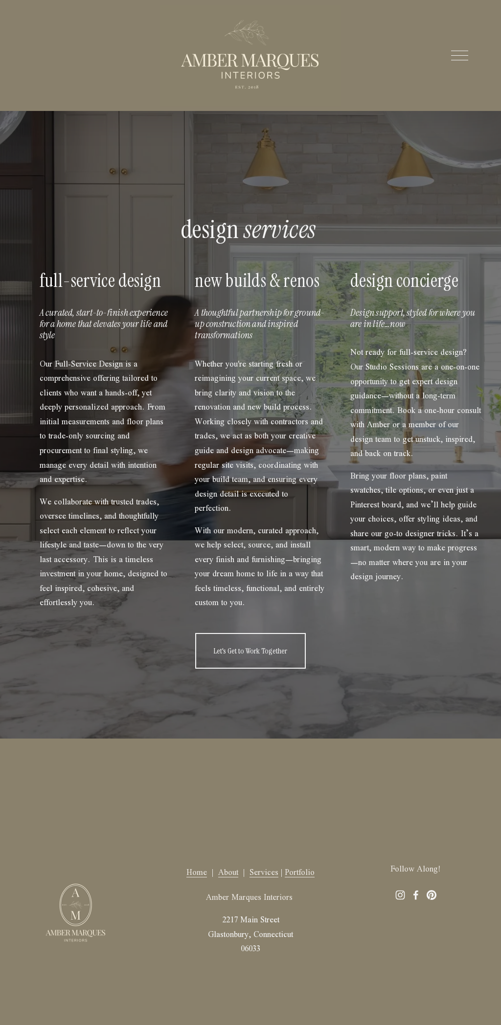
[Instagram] (400, 895)
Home (196, 872)
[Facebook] (416, 895)
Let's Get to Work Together (250, 651)
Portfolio (300, 872)
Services (264, 872)
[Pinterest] (431, 895)
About (228, 872)
